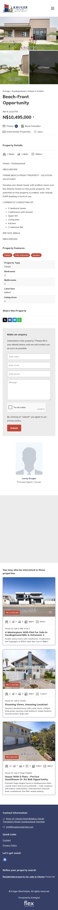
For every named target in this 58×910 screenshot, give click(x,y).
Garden (36, 255)
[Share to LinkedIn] (14, 320)
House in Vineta (36, 91)
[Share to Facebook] (10, 320)
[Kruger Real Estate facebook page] (5, 859)
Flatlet (7, 255)
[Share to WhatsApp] (19, 320)
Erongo (6, 91)
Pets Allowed (21, 255)
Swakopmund (19, 91)
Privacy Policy (10, 845)
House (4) (50, 876)
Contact (7, 840)
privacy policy (14, 420)
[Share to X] (5, 320)
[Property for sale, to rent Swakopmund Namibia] (15, 8)
